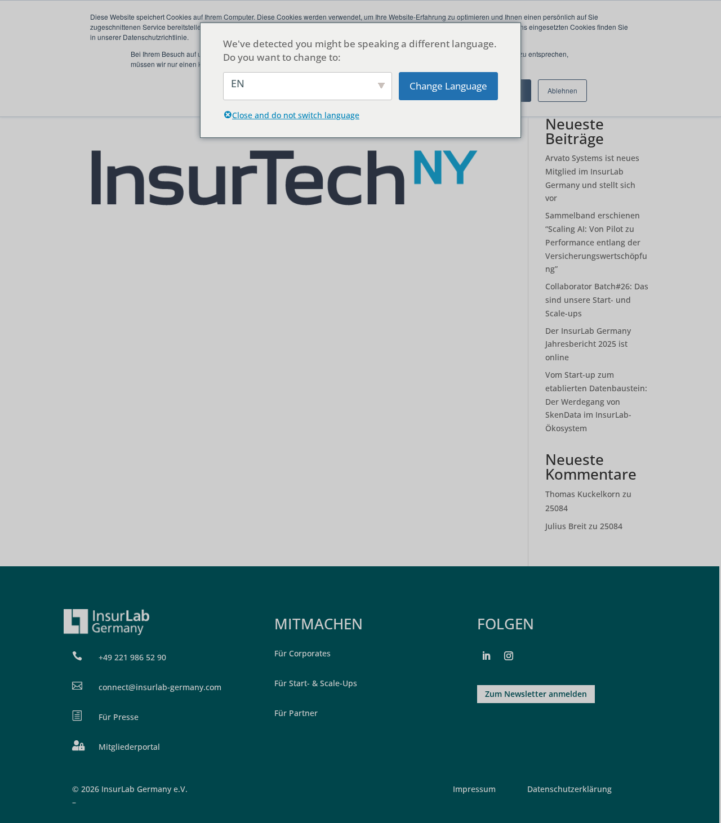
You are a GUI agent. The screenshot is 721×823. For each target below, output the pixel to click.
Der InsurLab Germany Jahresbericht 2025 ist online (588, 344)
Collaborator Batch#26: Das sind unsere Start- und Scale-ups (596, 300)
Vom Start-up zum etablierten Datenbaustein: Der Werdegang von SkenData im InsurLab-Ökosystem (596, 401)
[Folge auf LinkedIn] (486, 656)
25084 (556, 508)
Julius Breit (565, 526)
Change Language (448, 85)
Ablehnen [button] (562, 90)
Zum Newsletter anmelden (536, 693)
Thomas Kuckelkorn (582, 494)
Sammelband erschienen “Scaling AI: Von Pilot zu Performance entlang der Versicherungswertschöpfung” (596, 242)
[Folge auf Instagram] (509, 656)
